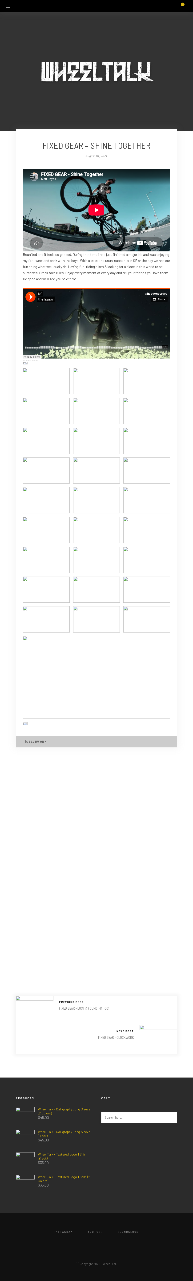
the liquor (33, 360)
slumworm (38, 741)
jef (24, 360)
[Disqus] (96, 815)
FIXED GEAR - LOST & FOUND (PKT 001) (84, 1008)
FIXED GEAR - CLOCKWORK (116, 1037)
